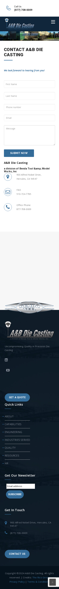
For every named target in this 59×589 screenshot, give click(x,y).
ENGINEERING (13, 432)
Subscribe (15, 494)
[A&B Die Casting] (19, 23)
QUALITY (10, 447)
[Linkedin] (29, 360)
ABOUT (9, 416)
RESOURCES (12, 455)
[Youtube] (29, 371)
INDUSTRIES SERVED (17, 440)
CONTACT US (17, 553)
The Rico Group (41, 577)
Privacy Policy (17, 581)
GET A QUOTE (17, 397)
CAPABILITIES (13, 424)
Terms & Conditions (38, 581)
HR (6, 463)
